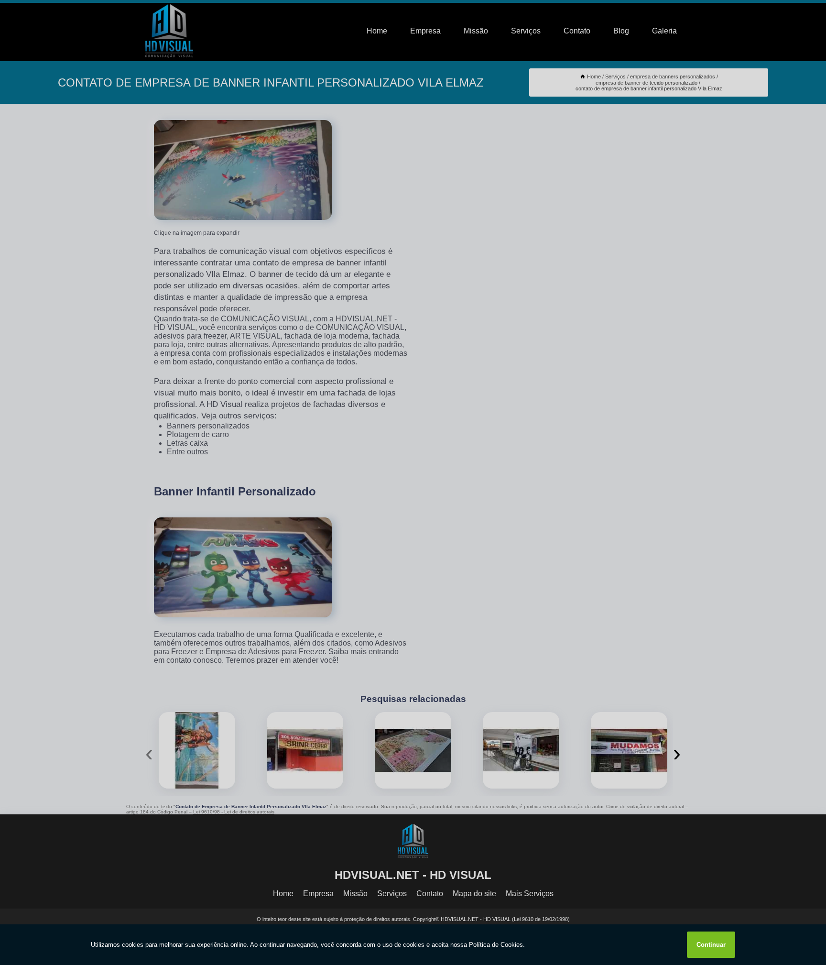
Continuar (711, 944)
